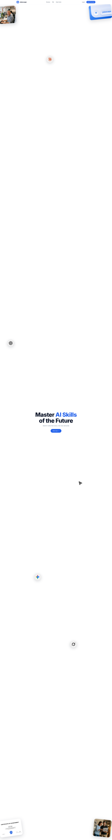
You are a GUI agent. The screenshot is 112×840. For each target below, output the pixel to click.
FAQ (53, 2)
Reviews (48, 2)
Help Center (58, 2)
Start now (55, 430)
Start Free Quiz (90, 2)
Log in (83, 2)
